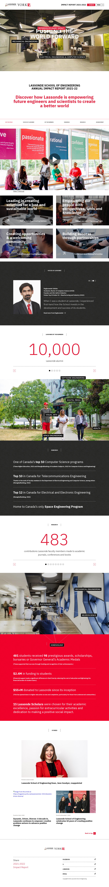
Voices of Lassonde (28, 122)
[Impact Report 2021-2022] (54, 849)
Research (83, 122)
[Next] (94, 370)
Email (65, 874)
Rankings (67, 122)
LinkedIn (66, 869)
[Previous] (14, 370)
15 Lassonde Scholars (28, 704)
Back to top (89, 833)
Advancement (100, 122)
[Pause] (102, 63)
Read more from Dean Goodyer (54, 313)
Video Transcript (18, 191)
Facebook (66, 859)
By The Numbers (49, 122)
